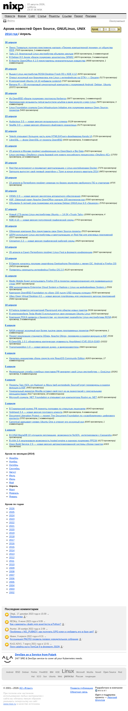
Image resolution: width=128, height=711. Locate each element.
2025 (11, 512)
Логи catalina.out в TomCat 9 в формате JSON (35, 646)
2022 (11, 522)
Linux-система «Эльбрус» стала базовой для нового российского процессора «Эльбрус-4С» (59, 154)
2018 (11, 536)
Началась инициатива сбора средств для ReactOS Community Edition (47, 358)
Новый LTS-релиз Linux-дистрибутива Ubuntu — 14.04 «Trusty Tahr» (46, 214)
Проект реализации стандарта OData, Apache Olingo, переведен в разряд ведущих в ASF (58, 336)
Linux (68, 671)
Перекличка (16, 616)
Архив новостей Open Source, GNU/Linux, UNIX (44, 28)
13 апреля (11, 258)
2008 (11, 571)
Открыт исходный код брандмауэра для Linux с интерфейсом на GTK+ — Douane (54, 77)
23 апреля (11, 116)
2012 (11, 557)
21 (26, 616)
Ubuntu (52, 677)
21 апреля (11, 146)
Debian (25, 672)
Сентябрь (14, 468)
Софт (31, 16)
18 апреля (11, 191)
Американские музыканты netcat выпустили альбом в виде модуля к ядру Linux (52, 102)
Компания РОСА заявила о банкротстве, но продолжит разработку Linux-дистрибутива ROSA (60, 317)
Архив (95, 29)
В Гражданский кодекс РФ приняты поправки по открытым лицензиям (47, 408)
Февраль (14, 493)
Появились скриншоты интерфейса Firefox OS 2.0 (36, 269)
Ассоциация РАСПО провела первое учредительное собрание (44, 639)
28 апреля (11, 93)
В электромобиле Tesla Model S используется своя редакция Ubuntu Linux (49, 313)
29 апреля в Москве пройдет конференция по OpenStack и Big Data (46, 151)
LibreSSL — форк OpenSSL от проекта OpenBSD (35, 139)
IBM (51, 672)
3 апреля (10, 403)
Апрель (13, 486)
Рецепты (54, 16)
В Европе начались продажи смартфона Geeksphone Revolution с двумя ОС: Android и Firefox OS (62, 263)
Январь (13, 496)
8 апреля (10, 325)
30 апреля (11, 42)
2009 (11, 568)
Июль (12, 475)
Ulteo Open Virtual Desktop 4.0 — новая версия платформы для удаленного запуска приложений (62, 296)
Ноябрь (13, 461)
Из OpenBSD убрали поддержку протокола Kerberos (37, 98)
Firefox (34, 672)
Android (9, 672)
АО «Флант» (26, 688)
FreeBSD (43, 672)
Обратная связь (79, 692)
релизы (69, 676)
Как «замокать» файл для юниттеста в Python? (35, 624)
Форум (22, 16)
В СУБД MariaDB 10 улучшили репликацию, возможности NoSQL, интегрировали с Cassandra (60, 435)
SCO (39, 677)
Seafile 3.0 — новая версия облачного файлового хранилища (42, 125)
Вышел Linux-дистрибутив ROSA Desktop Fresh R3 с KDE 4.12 (43, 74)
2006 (11, 578)
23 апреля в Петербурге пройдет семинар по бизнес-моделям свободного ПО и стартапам (59, 182)
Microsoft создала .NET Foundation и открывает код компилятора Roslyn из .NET (53, 397)
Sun (45, 677)
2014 (11, 550)
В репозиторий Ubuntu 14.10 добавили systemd (35, 81)
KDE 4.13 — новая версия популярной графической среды (41, 220)
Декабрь (13, 458)
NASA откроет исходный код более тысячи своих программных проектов (48, 330)
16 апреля (11, 226)
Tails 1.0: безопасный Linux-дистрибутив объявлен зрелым (41, 53)
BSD (18, 672)
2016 (11, 543)
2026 (11, 508)
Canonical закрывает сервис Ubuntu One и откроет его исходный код (46, 421)
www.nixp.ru (9, 704)
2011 (11, 561)
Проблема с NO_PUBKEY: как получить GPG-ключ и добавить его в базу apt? (52, 631)
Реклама (91, 16)
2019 (11, 533)
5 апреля (10, 366)
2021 (11, 526)
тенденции (90, 677)
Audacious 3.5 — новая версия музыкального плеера (38, 121)
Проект (78, 16)
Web (60, 677)
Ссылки (67, 16)
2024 (11, 515)
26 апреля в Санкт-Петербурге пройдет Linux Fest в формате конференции (50, 252)
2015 (11, 547)
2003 (11, 589)
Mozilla (90, 672)
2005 (11, 582)
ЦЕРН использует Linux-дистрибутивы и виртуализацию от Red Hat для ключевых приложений (61, 234)
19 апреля (11, 177)
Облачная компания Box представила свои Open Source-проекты (45, 231)
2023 (11, 519)
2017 (11, 540)
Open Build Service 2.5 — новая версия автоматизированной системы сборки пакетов (56, 444)
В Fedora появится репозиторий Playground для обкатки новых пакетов (48, 310)
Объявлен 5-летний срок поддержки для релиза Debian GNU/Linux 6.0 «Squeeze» (54, 203)
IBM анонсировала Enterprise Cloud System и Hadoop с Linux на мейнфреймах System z (57, 287)
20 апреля (11, 162)
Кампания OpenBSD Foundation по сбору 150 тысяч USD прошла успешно (50, 292)
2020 (11, 529)
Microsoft (80, 672)
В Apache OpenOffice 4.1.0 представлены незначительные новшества (47, 60)
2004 (11, 585)
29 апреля (11, 68)
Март (12, 489)
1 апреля (10, 430)
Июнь (12, 479)
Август (12, 472)
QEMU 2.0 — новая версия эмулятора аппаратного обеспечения (44, 196)
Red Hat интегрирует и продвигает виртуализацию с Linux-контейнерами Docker (53, 168)
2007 (11, 575)
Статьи (42, 16)
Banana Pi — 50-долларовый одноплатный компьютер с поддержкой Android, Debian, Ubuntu (60, 84)
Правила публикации (81, 688)
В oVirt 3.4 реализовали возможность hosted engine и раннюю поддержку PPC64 (53, 440)
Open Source (109, 672)
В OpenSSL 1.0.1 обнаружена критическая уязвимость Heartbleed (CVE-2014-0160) (54, 341)
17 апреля (11, 209)
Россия (79, 676)
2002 (11, 592)
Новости (10, 16)
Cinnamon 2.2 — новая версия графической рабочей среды (42, 240)
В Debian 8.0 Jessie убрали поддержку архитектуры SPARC (41, 57)
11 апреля (10, 275)
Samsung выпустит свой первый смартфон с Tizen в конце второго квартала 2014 (53, 171)
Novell (98, 672)
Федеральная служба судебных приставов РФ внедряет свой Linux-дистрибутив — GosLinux (59, 371)
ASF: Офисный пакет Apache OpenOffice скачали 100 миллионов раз (47, 199)
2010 (11, 564)
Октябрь (13, 465)
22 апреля (11, 131)
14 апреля (11, 247)
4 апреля (10, 379)
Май (11, 482)
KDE (58, 672)
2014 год (11, 34)
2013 (11, 554)
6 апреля (10, 353)
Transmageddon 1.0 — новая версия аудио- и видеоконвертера (44, 347)
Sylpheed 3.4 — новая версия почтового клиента (35, 412)
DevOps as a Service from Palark (35, 654)
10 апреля (11, 305)
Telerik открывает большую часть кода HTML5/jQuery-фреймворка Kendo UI (50, 136)
